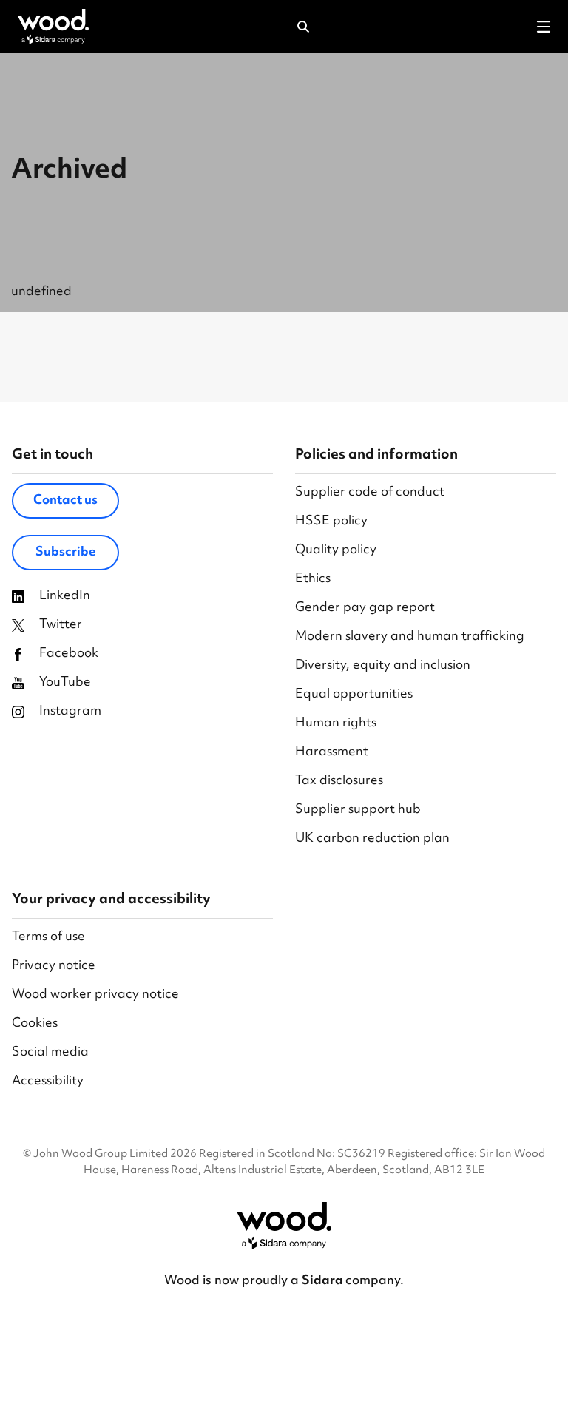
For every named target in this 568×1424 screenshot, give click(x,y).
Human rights (335, 724)
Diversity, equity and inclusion (382, 666)
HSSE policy (331, 522)
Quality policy (335, 551)
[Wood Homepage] (53, 26)
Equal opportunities (354, 695)
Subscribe (66, 552)
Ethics (313, 580)
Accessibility (48, 1082)
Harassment (331, 753)
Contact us (65, 500)
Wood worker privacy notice (95, 995)
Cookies (35, 1024)
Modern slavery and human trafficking (409, 637)
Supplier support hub (358, 810)
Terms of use (48, 938)
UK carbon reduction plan (372, 839)
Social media (50, 1053)
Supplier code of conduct (369, 493)
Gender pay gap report (365, 608)
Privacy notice (53, 966)
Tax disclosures (339, 782)
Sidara (323, 1281)
